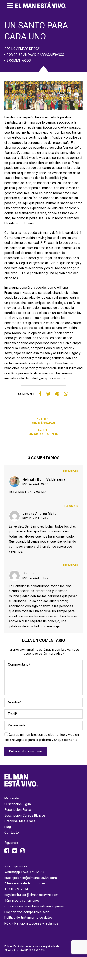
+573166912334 (32, 872)
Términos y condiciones (22, 901)
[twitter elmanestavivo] (14, 851)
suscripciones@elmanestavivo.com (30, 878)
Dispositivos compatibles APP (26, 912)
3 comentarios (19, 60)
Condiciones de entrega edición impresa (34, 906)
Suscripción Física (17, 810)
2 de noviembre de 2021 (22, 49)
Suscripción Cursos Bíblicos (25, 815)
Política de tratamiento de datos (28, 918)
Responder (70, 471)
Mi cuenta (11, 798)
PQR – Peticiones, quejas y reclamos (31, 923)
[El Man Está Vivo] (40, 5)
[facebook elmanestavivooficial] (6, 851)
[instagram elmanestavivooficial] (22, 851)
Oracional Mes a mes (19, 821)
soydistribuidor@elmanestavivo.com (31, 895)
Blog (7, 827)
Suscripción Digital (17, 804)
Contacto (11, 832)
